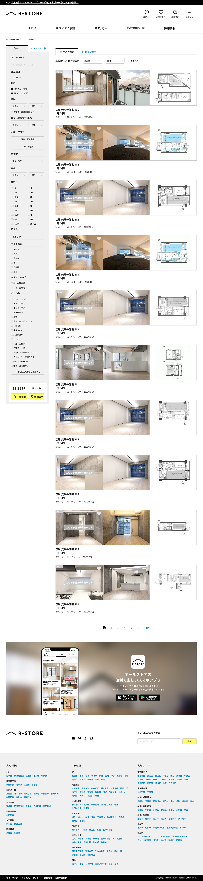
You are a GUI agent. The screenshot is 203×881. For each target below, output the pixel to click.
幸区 (186, 809)
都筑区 (185, 800)
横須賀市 (172, 818)
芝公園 (82, 854)
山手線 (9, 775)
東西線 (36, 793)
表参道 (96, 838)
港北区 (140, 800)
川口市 (156, 840)
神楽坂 (80, 838)
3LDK (32, 210)
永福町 (82, 820)
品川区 (140, 779)
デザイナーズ (19, 303)
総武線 (28, 775)
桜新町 (98, 792)
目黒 (81, 775)
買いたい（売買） (21, 93)
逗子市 (156, 818)
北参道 (88, 838)
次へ (148, 627)
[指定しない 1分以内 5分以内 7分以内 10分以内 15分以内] (27, 160)
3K (31, 205)
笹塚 (93, 817)
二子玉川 (89, 795)
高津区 (140, 809)
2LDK (32, 201)
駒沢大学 (124, 788)
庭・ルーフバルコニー (22, 321)
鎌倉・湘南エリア (21, 365)
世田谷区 (141, 775)
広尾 (74, 838)
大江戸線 (10, 784)
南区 (192, 800)
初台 (74, 817)
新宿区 (179, 775)
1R (14, 188)
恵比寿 (75, 775)
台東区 (179, 779)
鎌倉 (110, 863)
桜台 (99, 829)
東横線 (9, 806)
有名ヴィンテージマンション (25, 352)
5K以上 (33, 223)
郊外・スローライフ (22, 361)
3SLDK (16, 214)
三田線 (26, 784)
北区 (165, 783)
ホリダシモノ (19, 308)
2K (31, 197)
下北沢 (86, 808)
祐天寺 (90, 792)
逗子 (116, 863)
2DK (15, 201)
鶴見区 (165, 800)
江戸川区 (172, 783)
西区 (178, 800)
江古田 (92, 829)
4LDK (32, 219)
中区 (172, 800)
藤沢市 (148, 818)
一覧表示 (21, 396)
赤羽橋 (75, 854)
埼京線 (44, 775)
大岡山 (75, 795)
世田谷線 (47, 806)
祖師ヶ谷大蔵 (106, 804)
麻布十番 (118, 851)
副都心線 (27, 797)
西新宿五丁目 (77, 851)
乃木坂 (96, 842)
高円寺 (82, 779)
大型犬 (16, 253)
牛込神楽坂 (100, 851)
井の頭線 (18, 823)
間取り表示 (90, 51)
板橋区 (158, 783)
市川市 (140, 827)
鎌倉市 (140, 818)
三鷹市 (150, 792)
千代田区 (141, 783)
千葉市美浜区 (172, 827)
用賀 (105, 792)
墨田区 (150, 783)
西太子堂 (112, 792)
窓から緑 (17, 325)
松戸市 (183, 827)
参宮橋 (75, 804)
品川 (97, 779)
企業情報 (48, 877)
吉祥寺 (75, 779)
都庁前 (109, 851)
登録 (189, 742)
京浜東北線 (19, 775)
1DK (15, 192)
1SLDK (16, 197)
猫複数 (16, 267)
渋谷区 (150, 775)
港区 (172, 775)
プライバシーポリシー (30, 877)
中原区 (148, 809)
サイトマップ (12, 877)
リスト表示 (68, 51)
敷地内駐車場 (19, 283)
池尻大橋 (114, 788)
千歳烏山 (101, 817)
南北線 (19, 797)
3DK (15, 210)
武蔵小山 (122, 792)
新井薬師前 (76, 829)
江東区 (187, 779)
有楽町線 (55, 793)
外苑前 (104, 842)
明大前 (75, 820)
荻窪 (103, 779)
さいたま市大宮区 (145, 836)
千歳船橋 (95, 804)
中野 (113, 775)
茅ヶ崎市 (182, 818)
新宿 (107, 775)
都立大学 (104, 788)
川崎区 (179, 809)
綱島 (81, 863)
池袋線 (9, 832)
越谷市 (163, 840)
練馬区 (171, 779)
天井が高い (18, 334)
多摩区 (156, 809)
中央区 (164, 779)
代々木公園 (106, 838)
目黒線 (28, 806)
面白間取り (18, 312)
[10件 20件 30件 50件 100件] (115, 61)
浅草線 (19, 784)
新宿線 (34, 784)
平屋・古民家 (19, 343)
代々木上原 (117, 838)
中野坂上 (91, 854)
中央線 (36, 775)
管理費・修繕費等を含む (23, 112)
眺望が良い (18, 330)
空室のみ (17, 77)
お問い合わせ (61, 877)
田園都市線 (19, 806)
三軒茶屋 (75, 788)
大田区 (148, 779)
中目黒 (82, 792)
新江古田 (89, 851)
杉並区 (165, 775)
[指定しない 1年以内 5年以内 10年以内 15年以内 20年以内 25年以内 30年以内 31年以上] (27, 235)
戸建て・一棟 (19, 348)
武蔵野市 (141, 792)
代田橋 (121, 817)
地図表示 (38, 396)
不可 (15, 271)
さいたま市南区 (144, 840)
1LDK (32, 192)
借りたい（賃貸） (21, 88)
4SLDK (16, 223)
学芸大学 (85, 788)
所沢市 (179, 840)
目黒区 (158, 775)
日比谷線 (27, 793)
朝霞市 (171, 840)
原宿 (101, 775)
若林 (97, 795)
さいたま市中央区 (162, 836)
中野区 (187, 775)
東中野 (119, 775)
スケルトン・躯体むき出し (24, 357)
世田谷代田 (76, 808)
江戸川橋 (87, 842)
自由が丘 (95, 788)
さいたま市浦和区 (179, 836)
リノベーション (20, 299)
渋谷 (87, 775)
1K (31, 188)
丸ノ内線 (18, 793)
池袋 (126, 775)
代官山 (75, 792)
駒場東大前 (111, 817)
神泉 (87, 817)
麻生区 (171, 809)
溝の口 (75, 863)
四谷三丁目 (76, 842)
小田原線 (10, 815)
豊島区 (156, 779)
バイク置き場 (19, 287)
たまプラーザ (101, 863)
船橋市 (148, 827)
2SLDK (16, 205)
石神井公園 (107, 829)
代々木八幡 (84, 804)
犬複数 (16, 258)
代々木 (94, 775)
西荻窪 (90, 779)
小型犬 (16, 249)
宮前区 (164, 809)
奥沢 (81, 795)
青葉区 (148, 800)
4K (31, 214)
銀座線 (9, 793)
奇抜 (15, 316)
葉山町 (164, 818)
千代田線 (45, 793)
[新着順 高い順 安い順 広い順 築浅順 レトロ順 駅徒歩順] (92, 61)
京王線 (9, 823)
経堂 (116, 804)
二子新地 (89, 863)
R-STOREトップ (13, 39)
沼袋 (85, 829)
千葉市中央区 (158, 827)
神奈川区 (157, 800)
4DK (15, 219)
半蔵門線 (10, 797)
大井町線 (37, 806)
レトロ (16, 339)
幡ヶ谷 (80, 817)
